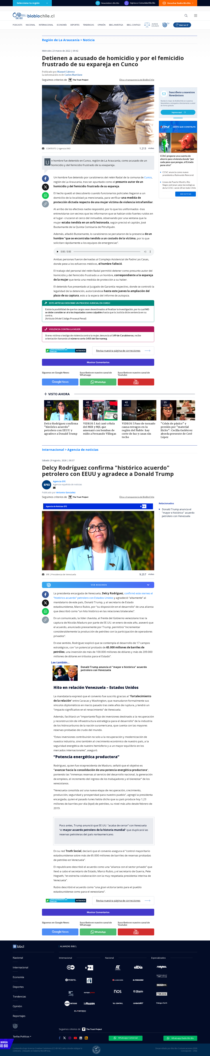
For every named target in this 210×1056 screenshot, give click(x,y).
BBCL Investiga (116, 25)
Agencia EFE (59, 481)
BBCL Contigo (134, 25)
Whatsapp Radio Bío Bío (182, 1038)
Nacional (30, 25)
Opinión (101, 25)
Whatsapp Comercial (128, 1037)
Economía (62, 25)
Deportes (74, 25)
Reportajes (19, 1016)
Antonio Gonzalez (65, 492)
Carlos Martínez (73, 75)
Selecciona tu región (28, 3)
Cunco (148, 177)
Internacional (46, 25)
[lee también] (66, 673)
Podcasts (17, 25)
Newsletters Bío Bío (110, 3)
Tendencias (88, 25)
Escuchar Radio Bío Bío (179, 3)
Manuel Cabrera (66, 72)
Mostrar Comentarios (98, 362)
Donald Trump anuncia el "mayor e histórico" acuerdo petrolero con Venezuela (114, 668)
